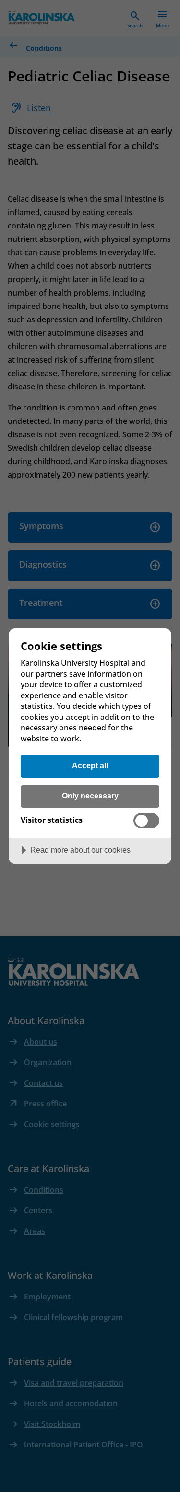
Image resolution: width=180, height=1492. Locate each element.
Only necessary (90, 795)
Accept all (90, 765)
